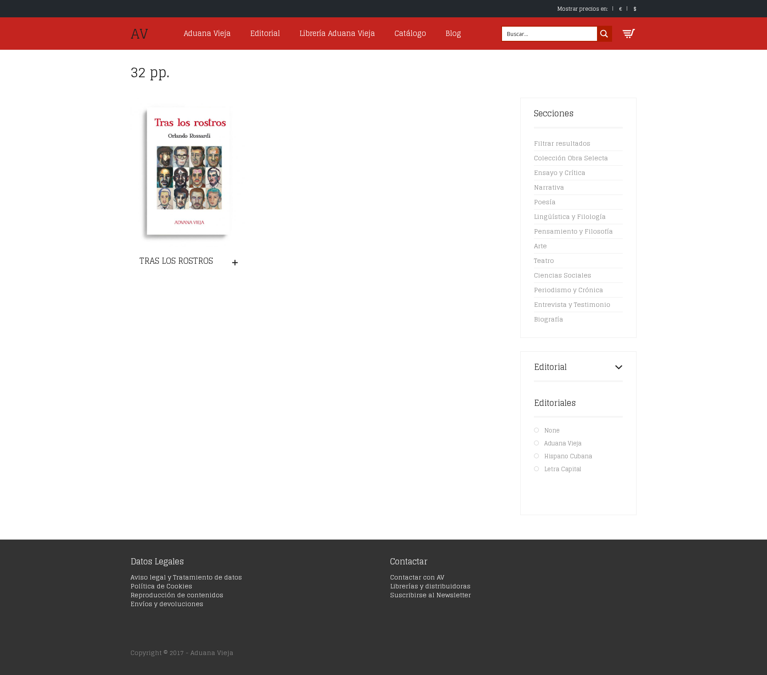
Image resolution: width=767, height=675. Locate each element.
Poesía (545, 201)
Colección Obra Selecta (571, 157)
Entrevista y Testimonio (572, 304)
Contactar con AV (417, 577)
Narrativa (549, 187)
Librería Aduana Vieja (337, 33)
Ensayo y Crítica (559, 172)
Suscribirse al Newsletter (430, 594)
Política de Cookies (161, 586)
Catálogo (410, 33)
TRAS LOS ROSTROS (176, 261)
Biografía (548, 319)
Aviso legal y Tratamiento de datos (186, 577)
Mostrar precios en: (582, 8)
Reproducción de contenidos (176, 594)
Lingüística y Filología (570, 216)
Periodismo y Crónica (568, 289)
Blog (453, 33)
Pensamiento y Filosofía (573, 231)
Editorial (265, 33)
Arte (540, 245)
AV (139, 34)
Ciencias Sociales (562, 275)
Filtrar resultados (562, 143)
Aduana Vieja (207, 33)
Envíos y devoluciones (166, 603)
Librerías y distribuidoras (430, 586)
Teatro (544, 260)
